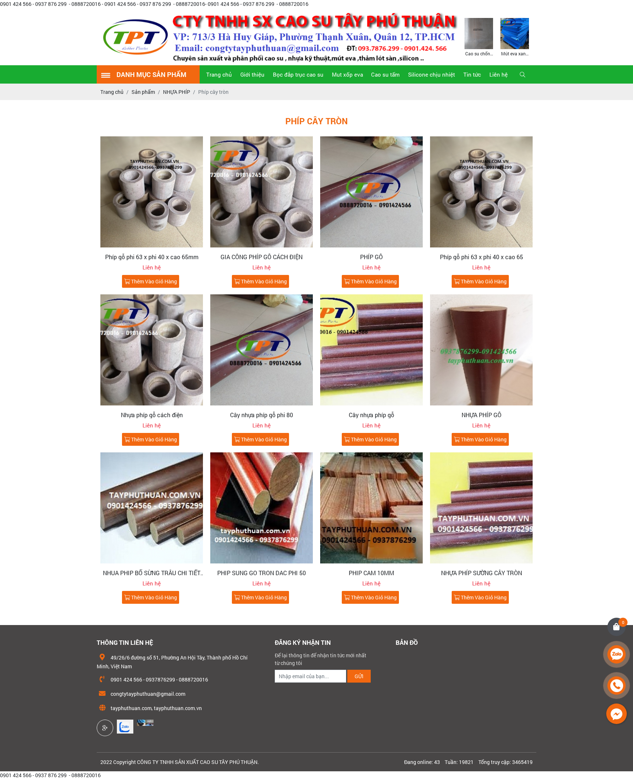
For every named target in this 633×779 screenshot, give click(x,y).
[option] (478, 36)
